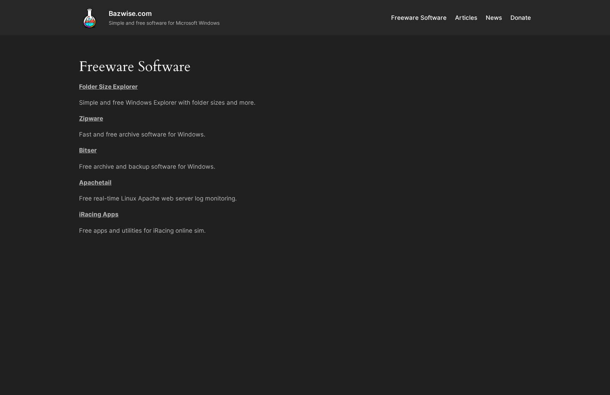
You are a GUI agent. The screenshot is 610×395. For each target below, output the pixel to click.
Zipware (91, 118)
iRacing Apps (99, 214)
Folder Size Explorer (108, 86)
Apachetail (95, 182)
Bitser (88, 150)
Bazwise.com (130, 13)
